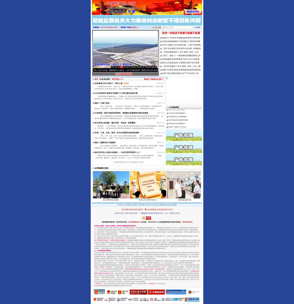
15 (156, 67)
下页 (131, 162)
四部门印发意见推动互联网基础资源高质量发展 (181, 70)
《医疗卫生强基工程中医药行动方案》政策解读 (181, 48)
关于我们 (120, 205)
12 (146, 67)
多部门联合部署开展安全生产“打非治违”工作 (180, 73)
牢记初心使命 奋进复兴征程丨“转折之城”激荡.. (146, 70)
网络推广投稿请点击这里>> (153, 79)
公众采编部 (127, 205)
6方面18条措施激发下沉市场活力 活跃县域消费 (181, 41)
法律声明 (134, 205)
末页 (135, 162)
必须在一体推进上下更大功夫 (178, 118)
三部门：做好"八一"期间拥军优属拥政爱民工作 (181, 56)
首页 (96, 79)
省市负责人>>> (118, 79)
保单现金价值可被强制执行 (177, 114)
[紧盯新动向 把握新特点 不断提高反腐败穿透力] (147, 23)
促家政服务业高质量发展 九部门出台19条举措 (180, 59)
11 (143, 67)
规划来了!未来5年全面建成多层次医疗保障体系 (181, 38)
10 (140, 67)
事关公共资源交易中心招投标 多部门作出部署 (180, 63)
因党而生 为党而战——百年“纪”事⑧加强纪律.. (113, 70)
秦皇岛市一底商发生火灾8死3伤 (178, 121)
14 (152, 67)
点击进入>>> (135, 27)
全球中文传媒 (111, 6)
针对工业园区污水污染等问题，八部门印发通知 (181, 45)
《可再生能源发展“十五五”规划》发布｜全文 (180, 52)
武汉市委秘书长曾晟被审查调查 (178, 111)
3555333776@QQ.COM (109, 27)
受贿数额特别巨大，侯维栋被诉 (178, 125)
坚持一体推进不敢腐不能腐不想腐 (181, 33)
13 (149, 67)
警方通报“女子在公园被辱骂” (177, 128)
